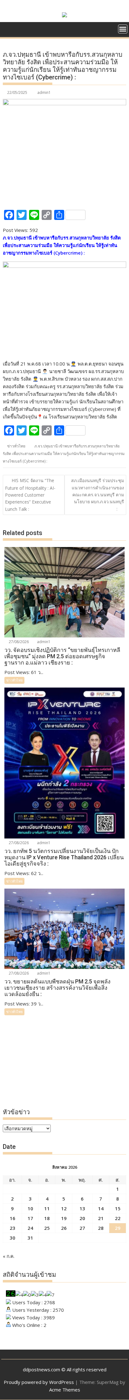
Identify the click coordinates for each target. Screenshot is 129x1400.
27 (82, 1228)
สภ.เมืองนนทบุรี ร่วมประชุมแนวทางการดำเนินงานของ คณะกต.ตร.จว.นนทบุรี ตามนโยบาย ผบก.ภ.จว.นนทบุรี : (97, 494)
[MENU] (122, 29)
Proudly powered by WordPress (39, 1382)
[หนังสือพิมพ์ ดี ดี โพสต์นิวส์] (9, 28)
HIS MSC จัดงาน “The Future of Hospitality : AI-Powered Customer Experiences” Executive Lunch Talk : (30, 494)
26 (64, 1228)
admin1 (44, 92)
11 (47, 1208)
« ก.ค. (8, 1256)
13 (82, 1208)
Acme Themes (64, 1389)
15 (118, 1208)
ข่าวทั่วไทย (16, 446)
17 (30, 1218)
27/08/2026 (18, 641)
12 (64, 1208)
